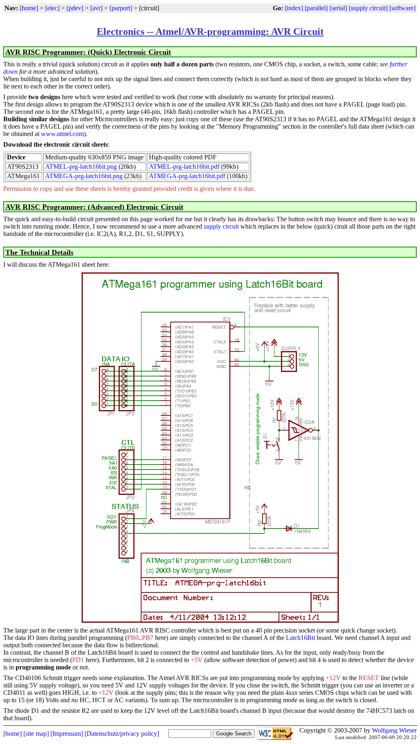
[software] (402, 8)
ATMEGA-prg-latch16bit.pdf (187, 175)
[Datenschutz (101, 733)
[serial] (338, 8)
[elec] (52, 8)
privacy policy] (139, 733)
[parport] (121, 8)
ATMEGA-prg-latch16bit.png (84, 175)
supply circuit (221, 226)
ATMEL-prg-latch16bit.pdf (184, 166)
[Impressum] (66, 733)
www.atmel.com (62, 133)
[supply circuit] (368, 8)
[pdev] (74, 8)
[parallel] (316, 8)
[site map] (36, 733)
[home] (29, 8)
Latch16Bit (300, 637)
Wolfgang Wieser (394, 730)
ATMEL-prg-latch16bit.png (81, 166)
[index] (294, 8)
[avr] (96, 8)
